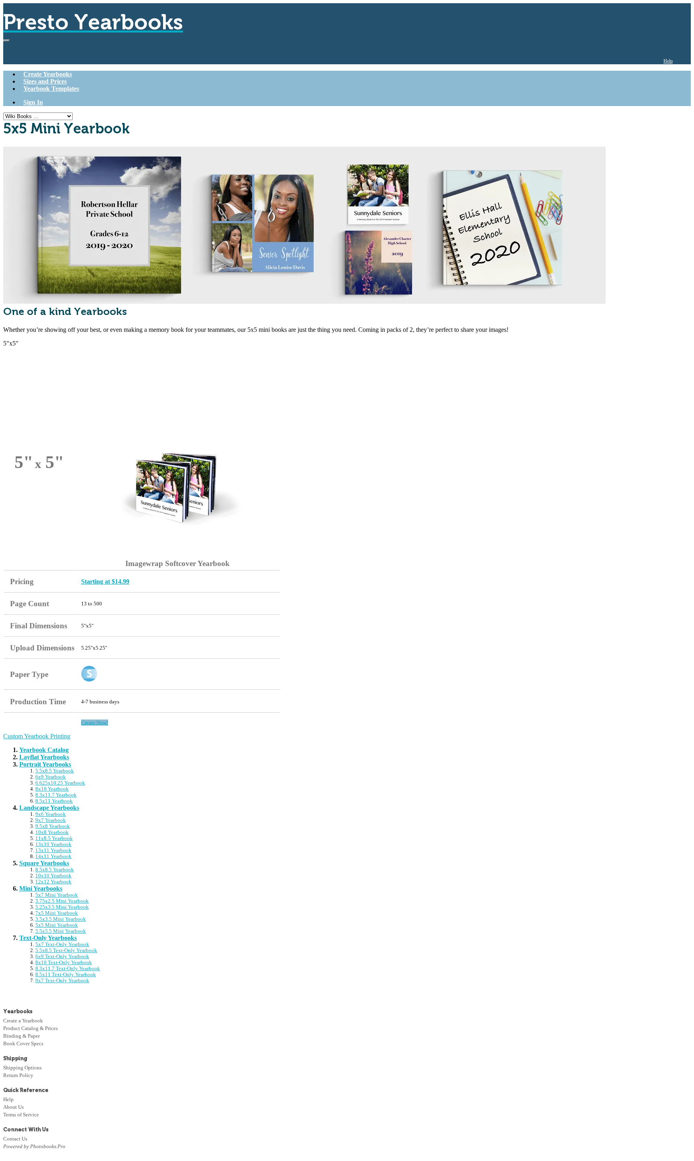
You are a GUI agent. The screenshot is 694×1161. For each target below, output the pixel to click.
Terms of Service (21, 1115)
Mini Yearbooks (40, 888)
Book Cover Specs (23, 1043)
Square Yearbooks (44, 863)
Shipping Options (22, 1068)
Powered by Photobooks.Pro (34, 1146)
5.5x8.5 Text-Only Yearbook (66, 950)
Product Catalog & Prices (30, 1028)
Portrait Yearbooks (45, 764)
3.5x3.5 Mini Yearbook (60, 919)
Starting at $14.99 (105, 581)
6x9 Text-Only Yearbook (62, 956)
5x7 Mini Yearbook (56, 895)
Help (668, 61)
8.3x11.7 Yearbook (56, 795)
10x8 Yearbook (52, 832)
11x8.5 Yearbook (54, 838)
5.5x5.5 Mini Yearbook (60, 931)
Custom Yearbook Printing (36, 736)
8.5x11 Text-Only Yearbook (65, 974)
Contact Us (15, 1139)
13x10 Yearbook (53, 844)
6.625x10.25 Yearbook (60, 783)
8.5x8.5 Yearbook (54, 870)
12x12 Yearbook (53, 882)
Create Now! (94, 722)
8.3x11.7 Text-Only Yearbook (67, 968)
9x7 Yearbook (50, 820)
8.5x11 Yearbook (54, 801)
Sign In (33, 102)
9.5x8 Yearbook (52, 826)
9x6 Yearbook (50, 814)
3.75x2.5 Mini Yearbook (62, 901)
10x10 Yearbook (53, 876)
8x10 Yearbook (52, 789)
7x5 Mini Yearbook (56, 913)
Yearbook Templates (51, 88)
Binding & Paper (21, 1036)
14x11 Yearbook (53, 856)
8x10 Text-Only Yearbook (63, 962)
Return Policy (18, 1075)
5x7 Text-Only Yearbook (62, 944)
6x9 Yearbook (50, 777)
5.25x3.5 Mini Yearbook (62, 907)
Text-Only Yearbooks (48, 937)
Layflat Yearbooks (44, 757)
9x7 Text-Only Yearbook (62, 980)
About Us (13, 1107)
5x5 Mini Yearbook (56, 925)
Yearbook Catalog (44, 749)
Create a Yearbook (23, 1021)
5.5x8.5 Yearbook (54, 771)
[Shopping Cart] (685, 61)
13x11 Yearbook (53, 850)
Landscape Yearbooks (49, 807)
